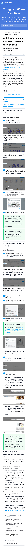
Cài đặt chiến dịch (15, 32)
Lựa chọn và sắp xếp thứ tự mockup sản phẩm (12, 527)
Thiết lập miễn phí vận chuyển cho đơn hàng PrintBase (14, 531)
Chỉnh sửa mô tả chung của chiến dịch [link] (14, 97)
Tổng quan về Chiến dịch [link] (11, 543)
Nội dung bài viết (10, 91)
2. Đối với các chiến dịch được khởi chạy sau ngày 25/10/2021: (13, 493)
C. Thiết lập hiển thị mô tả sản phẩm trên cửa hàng (13, 353)
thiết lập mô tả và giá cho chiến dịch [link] (14, 510)
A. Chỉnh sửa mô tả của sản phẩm (12, 112)
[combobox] (12, 54)
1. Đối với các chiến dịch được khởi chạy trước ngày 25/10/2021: (12, 467)
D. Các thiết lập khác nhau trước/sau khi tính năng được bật (13, 454)
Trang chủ (7, 32)
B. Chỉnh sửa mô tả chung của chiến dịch (13, 245)
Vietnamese (7, 50)
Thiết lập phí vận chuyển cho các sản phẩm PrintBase (13, 524)
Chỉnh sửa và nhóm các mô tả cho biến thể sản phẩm (13, 535)
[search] (14, 26)
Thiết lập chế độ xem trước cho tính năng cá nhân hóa (13, 520)
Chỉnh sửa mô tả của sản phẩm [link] (12, 94)
